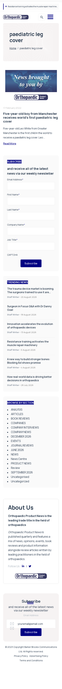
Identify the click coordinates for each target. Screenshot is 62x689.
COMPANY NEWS (21, 432)
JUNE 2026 (17, 450)
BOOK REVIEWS (20, 418)
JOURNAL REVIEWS (22, 445)
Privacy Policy (21, 655)
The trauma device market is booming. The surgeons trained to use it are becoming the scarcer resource (30, 292)
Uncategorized (20, 481)
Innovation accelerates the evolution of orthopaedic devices (30, 325)
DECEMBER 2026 (21, 436)
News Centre (19, 459)
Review (15, 468)
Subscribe (31, 263)
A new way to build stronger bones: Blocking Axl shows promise (34, 6)
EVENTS (16, 441)
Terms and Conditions (31, 660)
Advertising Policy (38, 655)
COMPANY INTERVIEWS (25, 427)
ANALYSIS (16, 409)
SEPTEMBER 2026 (22, 472)
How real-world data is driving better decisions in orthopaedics (29, 378)
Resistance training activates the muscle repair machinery (28, 343)
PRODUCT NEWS (21, 463)
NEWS (14, 454)
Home (13, 48)
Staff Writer (13, 297)
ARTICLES (17, 414)
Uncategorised (20, 477)
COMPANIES (18, 423)
